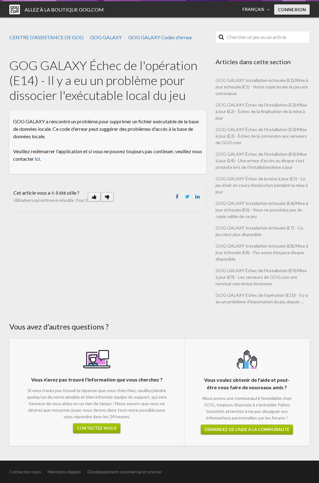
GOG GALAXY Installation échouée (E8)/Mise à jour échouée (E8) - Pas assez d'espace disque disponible (262, 252)
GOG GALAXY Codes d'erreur (160, 37)
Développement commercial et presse (124, 471)
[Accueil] (14, 9)
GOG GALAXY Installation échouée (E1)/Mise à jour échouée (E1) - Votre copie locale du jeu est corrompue (262, 87)
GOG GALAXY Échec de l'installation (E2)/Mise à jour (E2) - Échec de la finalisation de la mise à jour (261, 111)
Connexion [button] (292, 9)
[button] (94, 196)
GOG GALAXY (106, 37)
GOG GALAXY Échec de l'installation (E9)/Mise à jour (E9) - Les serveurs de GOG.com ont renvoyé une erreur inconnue (261, 277)
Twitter (187, 196)
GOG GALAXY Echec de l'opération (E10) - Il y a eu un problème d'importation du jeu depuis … (262, 298)
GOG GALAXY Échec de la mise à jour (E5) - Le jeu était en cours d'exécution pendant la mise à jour (262, 185)
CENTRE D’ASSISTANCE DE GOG (46, 37)
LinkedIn (197, 196)
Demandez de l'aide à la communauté (247, 429)
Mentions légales (64, 471)
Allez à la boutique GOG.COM (64, 9)
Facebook (177, 196)
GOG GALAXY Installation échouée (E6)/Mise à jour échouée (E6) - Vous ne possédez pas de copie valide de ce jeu (262, 210)
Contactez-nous (96, 428)
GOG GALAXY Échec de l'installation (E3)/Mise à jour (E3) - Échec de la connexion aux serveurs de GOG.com (261, 136)
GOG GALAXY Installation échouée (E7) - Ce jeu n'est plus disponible (259, 231)
